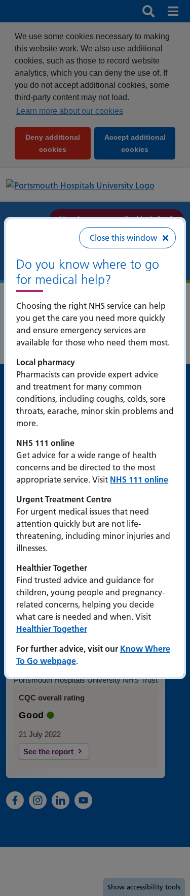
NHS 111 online (139, 479)
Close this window (123, 238)
